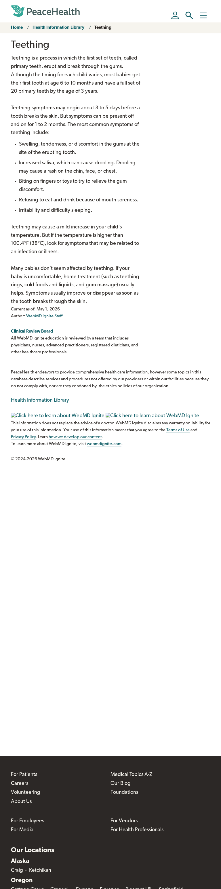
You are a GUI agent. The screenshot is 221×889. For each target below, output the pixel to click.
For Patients (24, 774)
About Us (21, 801)
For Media (22, 830)
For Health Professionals (136, 830)
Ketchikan (40, 870)
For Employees (27, 821)
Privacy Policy (23, 437)
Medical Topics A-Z (131, 774)
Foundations (124, 792)
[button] (189, 15)
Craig (17, 870)
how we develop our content (75, 437)
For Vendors (124, 821)
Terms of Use (178, 430)
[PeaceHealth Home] (45, 11)
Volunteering (25, 792)
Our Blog (120, 783)
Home (17, 28)
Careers (19, 783)
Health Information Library (58, 28)
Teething (102, 28)
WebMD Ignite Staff (44, 316)
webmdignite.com (104, 444)
